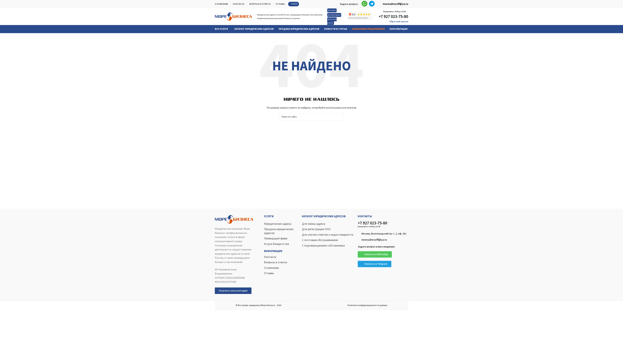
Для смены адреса (313, 224)
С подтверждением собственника (323, 246)
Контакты (270, 257)
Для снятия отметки (332, 21)
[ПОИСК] (340, 117)
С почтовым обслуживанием (320, 240)
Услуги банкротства (276, 244)
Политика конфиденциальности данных (367, 305)
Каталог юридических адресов (324, 216)
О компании (271, 268)
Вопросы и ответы (275, 262)
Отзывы (269, 273)
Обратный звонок (398, 21)
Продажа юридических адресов (278, 231)
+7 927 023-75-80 (393, 17)
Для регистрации (334, 15)
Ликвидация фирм (275, 238)
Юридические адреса (277, 224)
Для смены (332, 10)
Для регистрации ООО (316, 229)
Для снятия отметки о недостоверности (327, 235)
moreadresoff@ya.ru (395, 4)
